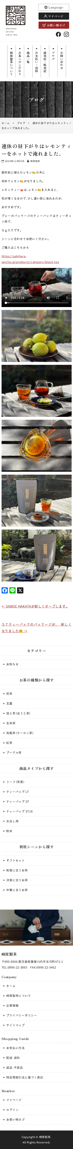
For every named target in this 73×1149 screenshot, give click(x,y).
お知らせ (12, 664)
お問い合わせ (62, 60)
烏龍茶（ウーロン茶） (20, 733)
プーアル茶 (14, 753)
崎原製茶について (11, 63)
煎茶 (9, 694)
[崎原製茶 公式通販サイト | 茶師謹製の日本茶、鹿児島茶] (15, 21)
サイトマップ (15, 1025)
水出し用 (12, 821)
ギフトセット (15, 861)
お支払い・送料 (36, 61)
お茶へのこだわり (20, 63)
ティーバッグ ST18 (19, 811)
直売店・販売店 (45, 61)
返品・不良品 (14, 1068)
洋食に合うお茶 (17, 880)
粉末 (9, 831)
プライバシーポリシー (21, 1015)
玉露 (9, 704)
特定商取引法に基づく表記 (24, 1077)
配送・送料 (13, 1058)
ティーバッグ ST (17, 802)
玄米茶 (10, 723)
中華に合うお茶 (17, 890)
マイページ (55, 16)
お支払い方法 (15, 1048)
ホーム (10, 986)
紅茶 (9, 743)
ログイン (12, 1110)
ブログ (53, 55)
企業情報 (12, 1006)
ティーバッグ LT (17, 792)
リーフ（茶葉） (15, 782)
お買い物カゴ (56, 25)
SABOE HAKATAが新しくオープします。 (35, 606)
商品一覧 (28, 57)
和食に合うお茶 (17, 870)
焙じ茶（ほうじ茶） (18, 713)
